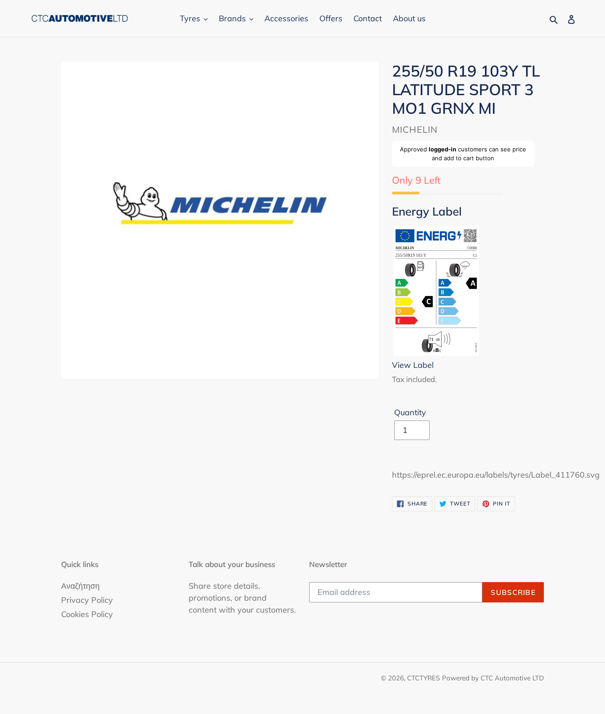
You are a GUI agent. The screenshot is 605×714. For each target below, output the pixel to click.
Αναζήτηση (80, 586)
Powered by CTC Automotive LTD (493, 678)
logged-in (442, 149)
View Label (413, 365)
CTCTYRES (423, 678)
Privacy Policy (87, 600)
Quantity (410, 412)
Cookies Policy (87, 614)
